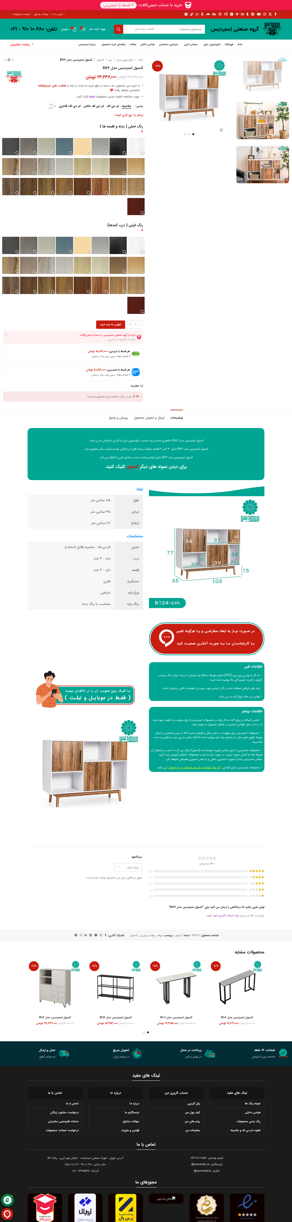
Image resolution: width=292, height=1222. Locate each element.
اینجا (92, 96)
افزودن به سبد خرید (110, 324)
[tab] (176, 416)
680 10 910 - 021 (83, 1164)
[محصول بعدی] (5, 60)
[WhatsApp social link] (197, 14)
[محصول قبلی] (13, 60)
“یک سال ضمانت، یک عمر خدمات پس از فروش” (194, 767)
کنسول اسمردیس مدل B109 (176, 1017)
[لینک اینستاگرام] (264, 14)
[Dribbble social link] (220, 14)
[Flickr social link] (231, 14)
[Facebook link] (275, 14)
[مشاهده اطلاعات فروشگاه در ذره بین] (166, 1198)
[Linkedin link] (242, 14)
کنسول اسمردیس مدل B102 (237, 1017)
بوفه (159, 935)
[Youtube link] (259, 14)
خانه (140, 60)
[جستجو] (118, 29)
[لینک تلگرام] (186, 14)
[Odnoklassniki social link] (202, 14)
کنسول (100, 60)
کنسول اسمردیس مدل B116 (55, 1017)
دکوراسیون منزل (125, 60)
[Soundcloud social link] (207, 14)
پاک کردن (50, 106)
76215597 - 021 (80, 1171)
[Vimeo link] (237, 14)
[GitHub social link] (226, 14)
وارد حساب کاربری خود (226, 915)
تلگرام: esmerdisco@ (206, 1171)
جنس (139, 106)
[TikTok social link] (191, 14)
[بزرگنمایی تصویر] (221, 130)
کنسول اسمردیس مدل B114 (116, 1017)
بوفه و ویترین (147, 935)
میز (110, 60)
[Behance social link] (214, 14)
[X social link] (270, 14)
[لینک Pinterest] (253, 14)
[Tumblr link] (247, 14)
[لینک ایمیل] (95, 935)
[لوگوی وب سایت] (272, 29)
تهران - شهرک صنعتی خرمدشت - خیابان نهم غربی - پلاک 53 (81, 1158)
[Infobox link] (235, 29)
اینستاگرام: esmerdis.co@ (206, 1164)
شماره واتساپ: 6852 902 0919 (206, 1158)
